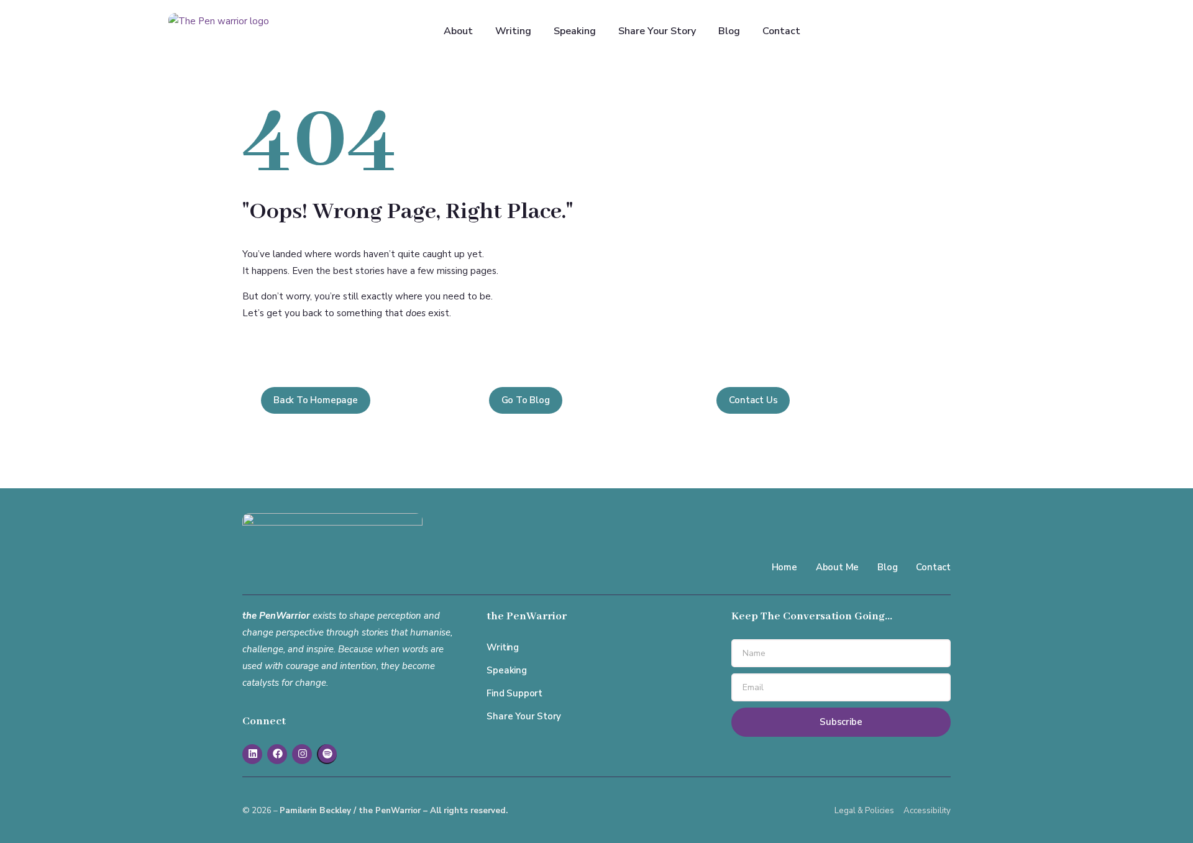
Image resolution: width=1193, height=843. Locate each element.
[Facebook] (277, 754)
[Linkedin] (252, 754)
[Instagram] (302, 754)
